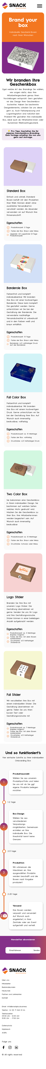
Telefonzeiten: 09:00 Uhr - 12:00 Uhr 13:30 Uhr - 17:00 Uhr (10, 1016)
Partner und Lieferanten (12, 994)
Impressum (6, 1029)
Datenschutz (7, 1026)
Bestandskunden (8, 987)
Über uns (5, 980)
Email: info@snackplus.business (14, 1006)
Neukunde (6, 991)
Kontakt (5, 998)
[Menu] (39, 6)
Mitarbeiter (6, 984)
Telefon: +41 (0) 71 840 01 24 (13, 1010)
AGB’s (4, 1033)
